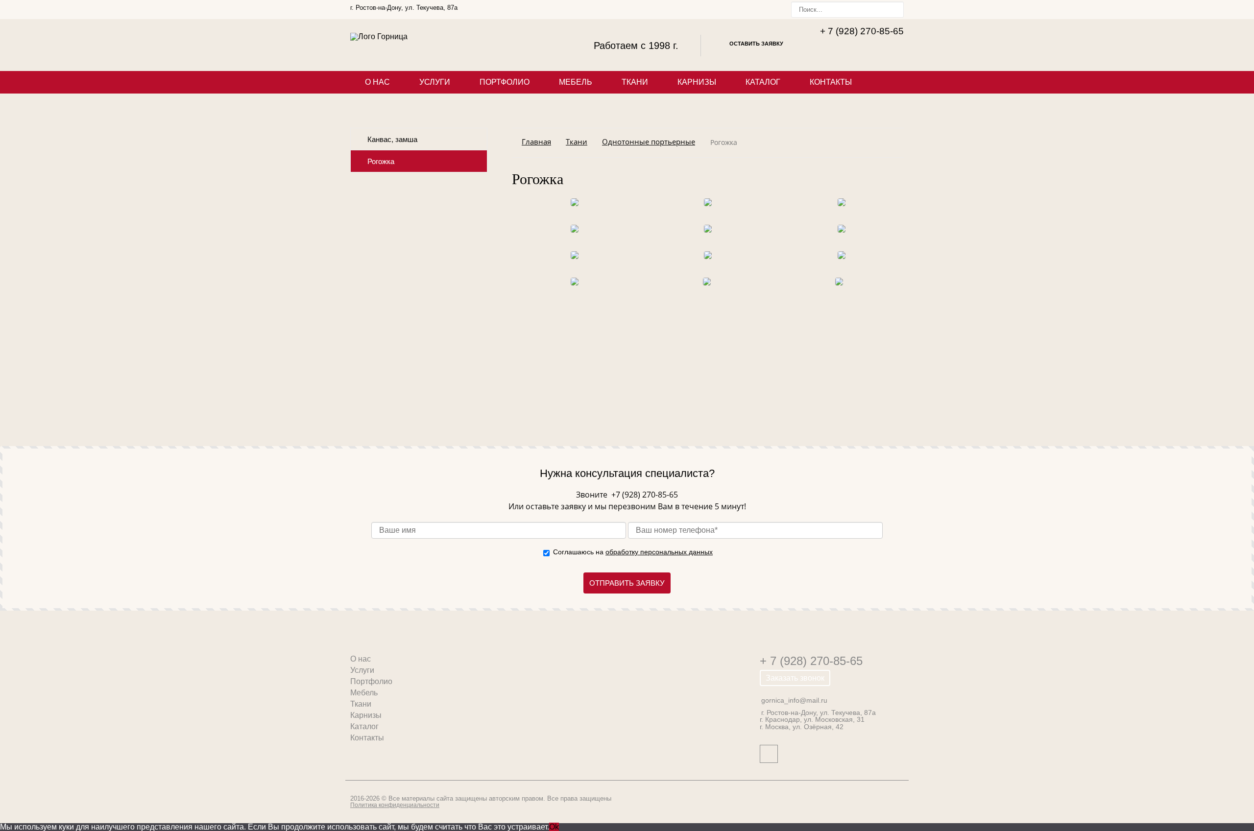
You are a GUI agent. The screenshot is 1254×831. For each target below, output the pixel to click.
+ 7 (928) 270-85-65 (811, 660)
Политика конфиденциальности (394, 805)
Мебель (575, 82)
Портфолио (505, 82)
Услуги (434, 82)
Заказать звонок (795, 678)
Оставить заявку (756, 44)
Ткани (635, 82)
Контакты (831, 82)
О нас (377, 82)
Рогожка (380, 162)
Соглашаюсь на (633, 552)
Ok (554, 827)
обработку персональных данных (659, 552)
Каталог (763, 82)
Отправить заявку (627, 583)
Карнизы (696, 82)
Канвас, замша (392, 139)
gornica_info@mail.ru (794, 700)
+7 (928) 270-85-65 (643, 494)
